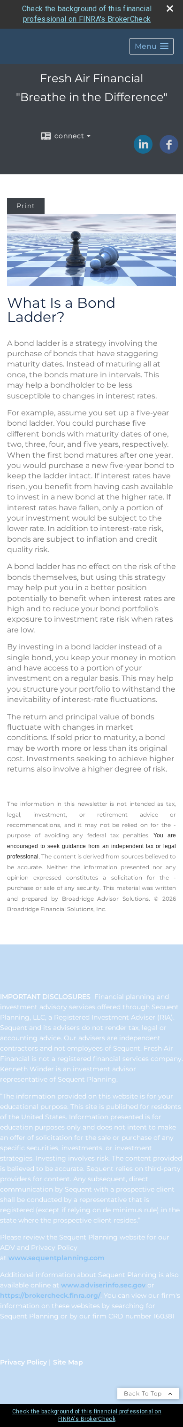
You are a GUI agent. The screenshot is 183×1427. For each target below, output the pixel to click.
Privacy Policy (23, 1362)
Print (25, 206)
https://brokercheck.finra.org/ (50, 1295)
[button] (152, 46)
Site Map (68, 1362)
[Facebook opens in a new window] (169, 150)
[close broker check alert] (170, 8)
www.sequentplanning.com (56, 1258)
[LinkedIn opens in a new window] (143, 150)
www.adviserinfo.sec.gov (103, 1285)
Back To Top (144, 1393)
